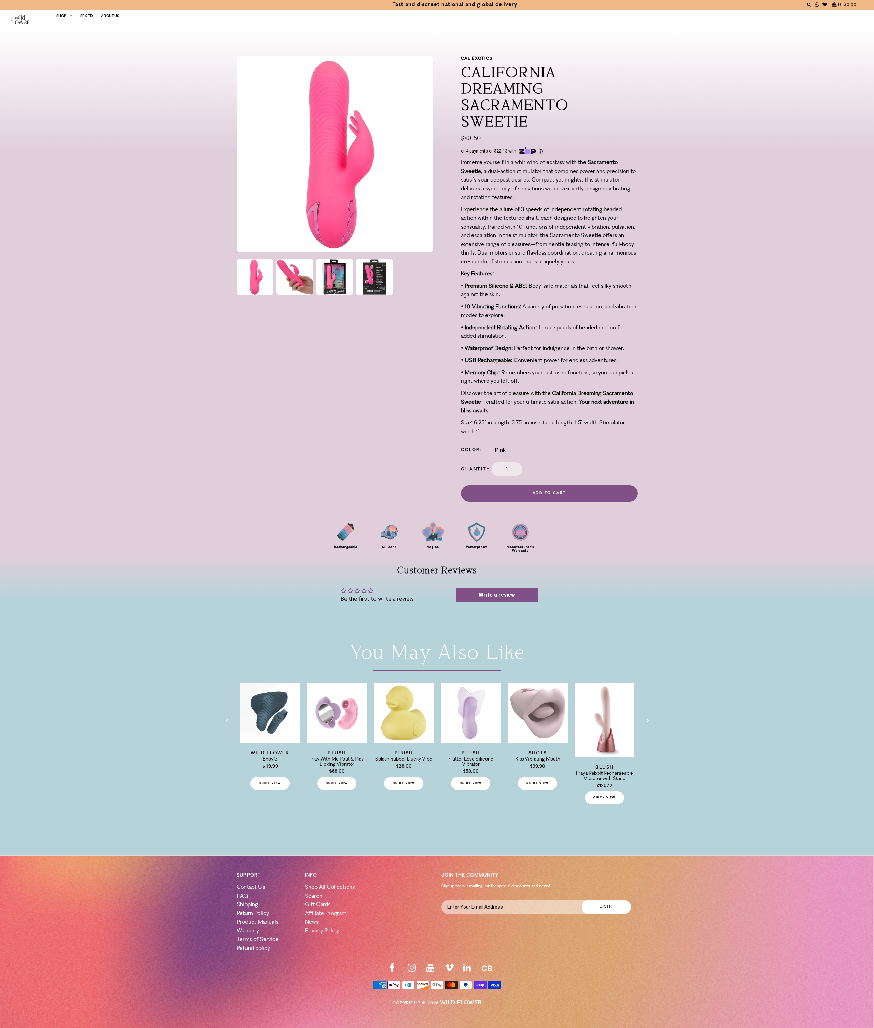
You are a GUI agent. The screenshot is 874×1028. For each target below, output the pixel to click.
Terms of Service (258, 939)
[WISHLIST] (824, 4)
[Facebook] (392, 969)
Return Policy (253, 913)
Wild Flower (461, 1003)
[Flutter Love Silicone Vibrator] (471, 741)
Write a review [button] (497, 595)
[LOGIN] (817, 4)
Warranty (248, 931)
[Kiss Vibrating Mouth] (538, 741)
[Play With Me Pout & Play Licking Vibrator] (337, 741)
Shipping (247, 905)
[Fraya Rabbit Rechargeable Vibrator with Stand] (605, 755)
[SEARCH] (809, 4)
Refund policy (253, 948)
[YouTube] (430, 969)
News (312, 922)
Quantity (475, 469)
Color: (471, 450)
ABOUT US (110, 16)
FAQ (242, 896)
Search (313, 896)
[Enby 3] (270, 741)
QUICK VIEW (270, 783)
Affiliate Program (326, 913)
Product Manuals (257, 922)
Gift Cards (317, 905)
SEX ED (86, 16)
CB (486, 969)
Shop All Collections (330, 887)
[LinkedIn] (467, 969)
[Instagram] (412, 969)
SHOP (61, 16)
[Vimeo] (449, 969)
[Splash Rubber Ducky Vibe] (404, 741)
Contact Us (251, 887)
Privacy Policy (322, 931)
